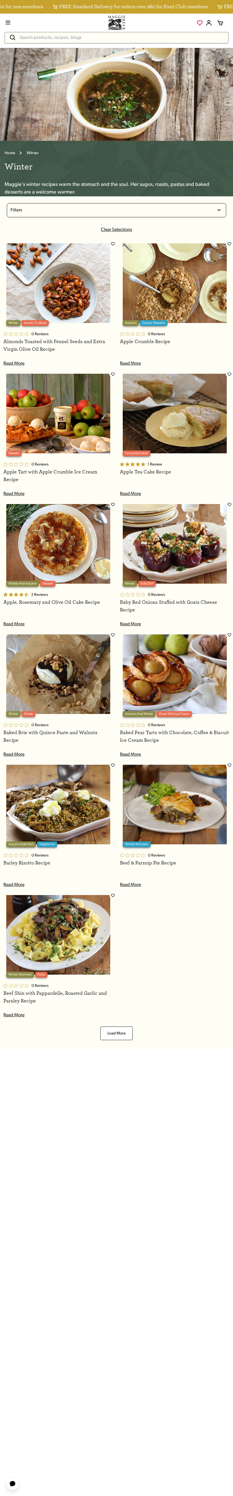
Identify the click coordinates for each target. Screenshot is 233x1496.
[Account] (208, 23)
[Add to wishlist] (112, 243)
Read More (13, 363)
